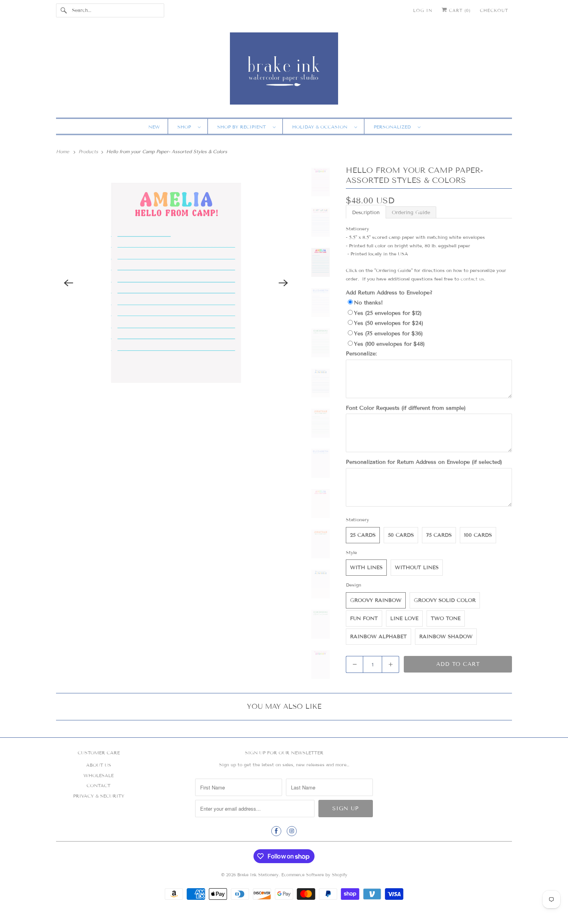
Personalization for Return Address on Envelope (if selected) (424, 462)
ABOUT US (98, 765)
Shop (185, 127)
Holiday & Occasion (321, 127)
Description (366, 213)
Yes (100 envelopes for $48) (389, 344)
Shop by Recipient (243, 127)
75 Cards (439, 535)
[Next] (283, 282)
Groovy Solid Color (445, 600)
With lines (366, 567)
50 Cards (401, 535)
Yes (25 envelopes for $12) (388, 313)
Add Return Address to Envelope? (389, 292)
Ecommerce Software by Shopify (314, 874)
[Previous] (68, 282)
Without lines (417, 567)
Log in (422, 10)
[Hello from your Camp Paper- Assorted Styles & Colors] (176, 283)
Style (351, 552)
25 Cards (363, 535)
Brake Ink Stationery (258, 874)
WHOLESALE (98, 775)
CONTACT (99, 785)
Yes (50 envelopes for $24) (388, 323)
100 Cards (478, 535)
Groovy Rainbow (375, 600)
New (154, 127)
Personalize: (361, 353)
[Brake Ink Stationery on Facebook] (276, 831)
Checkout (494, 10)
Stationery (357, 519)
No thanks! (368, 302)
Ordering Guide (411, 213)
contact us (472, 279)
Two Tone (446, 618)
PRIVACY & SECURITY (98, 796)
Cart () (459, 10)
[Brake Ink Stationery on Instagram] (292, 831)
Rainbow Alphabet (378, 637)
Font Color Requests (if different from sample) (406, 408)
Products (89, 151)
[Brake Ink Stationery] (284, 71)
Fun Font (364, 618)
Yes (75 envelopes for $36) (388, 333)
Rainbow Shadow (446, 637)
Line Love (404, 618)
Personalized (394, 127)
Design (353, 585)
